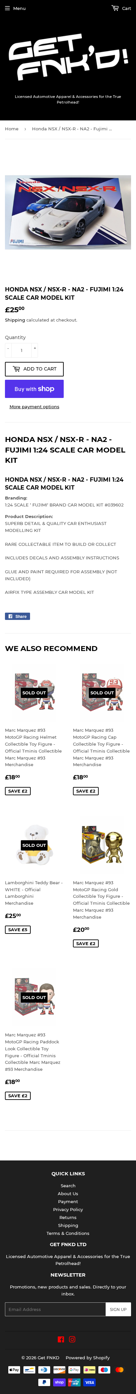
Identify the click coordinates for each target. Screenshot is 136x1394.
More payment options (34, 406)
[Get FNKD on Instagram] (72, 1340)
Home (11, 128)
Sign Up (118, 1309)
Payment (68, 1201)
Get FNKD (48, 1357)
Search (68, 1185)
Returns (68, 1217)
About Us (68, 1193)
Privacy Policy (68, 1209)
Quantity (15, 337)
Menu (19, 8)
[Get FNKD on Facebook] (60, 1340)
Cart (126, 8)
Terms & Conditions (68, 1233)
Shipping (15, 320)
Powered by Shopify (88, 1357)
